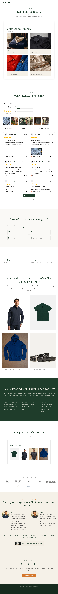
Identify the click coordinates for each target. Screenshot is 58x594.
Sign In (52, 2)
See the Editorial (29, 575)
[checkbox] (46, 128)
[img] (15, 134)
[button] (24, 107)
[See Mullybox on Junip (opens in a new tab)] (32, 199)
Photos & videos (44, 128)
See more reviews (29, 195)
